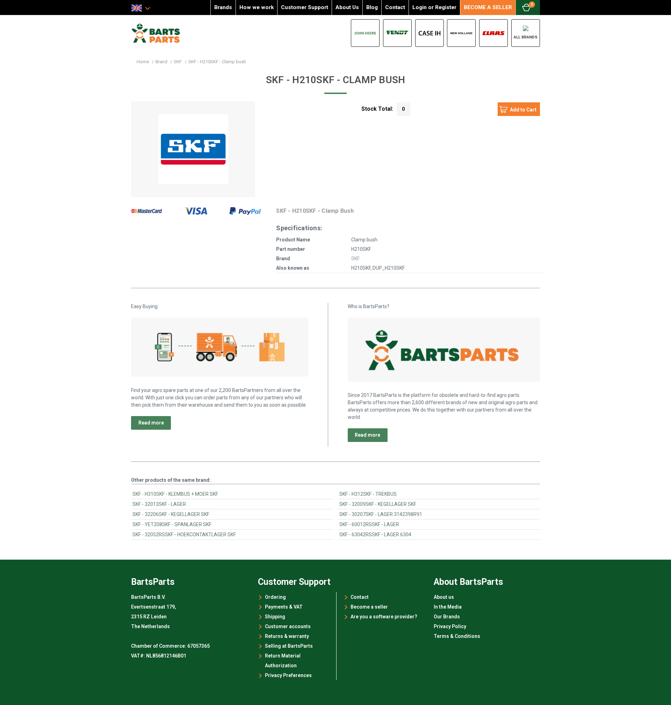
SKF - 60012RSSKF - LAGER (369, 524)
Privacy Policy (450, 626)
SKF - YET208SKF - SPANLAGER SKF (171, 524)
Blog (372, 7)
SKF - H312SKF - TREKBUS (368, 494)
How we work (256, 7)
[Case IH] (429, 33)
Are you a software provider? (384, 616)
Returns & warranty (287, 636)
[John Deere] (365, 33)
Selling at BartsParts (289, 646)
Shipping (275, 616)
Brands (223, 7)
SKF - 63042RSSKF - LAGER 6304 (375, 534)
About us (444, 597)
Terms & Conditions (457, 636)
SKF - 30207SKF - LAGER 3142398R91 (380, 514)
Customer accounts (288, 626)
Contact (395, 7)
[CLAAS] (493, 33)
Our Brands (447, 616)
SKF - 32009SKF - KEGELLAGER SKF (377, 504)
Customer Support (304, 7)
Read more (151, 423)
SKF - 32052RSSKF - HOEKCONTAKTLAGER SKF (184, 534)
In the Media (448, 607)
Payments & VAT (284, 607)
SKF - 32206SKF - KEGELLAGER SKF (170, 514)
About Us (347, 7)
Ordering (275, 597)
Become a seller (369, 607)
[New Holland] (461, 33)
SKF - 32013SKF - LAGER (159, 504)
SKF (355, 258)
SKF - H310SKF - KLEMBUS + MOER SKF (175, 494)
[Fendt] (397, 33)
